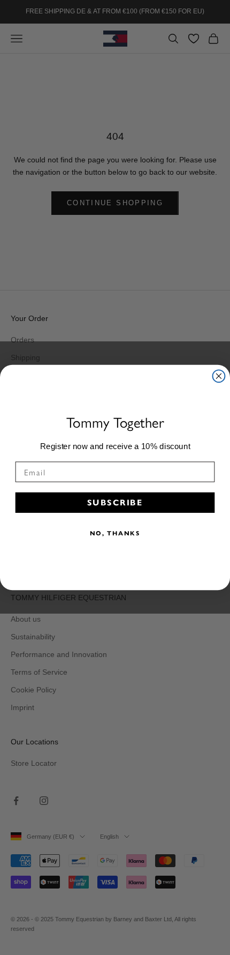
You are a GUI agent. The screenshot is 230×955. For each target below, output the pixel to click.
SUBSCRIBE (115, 502)
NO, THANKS (115, 533)
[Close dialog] (219, 376)
